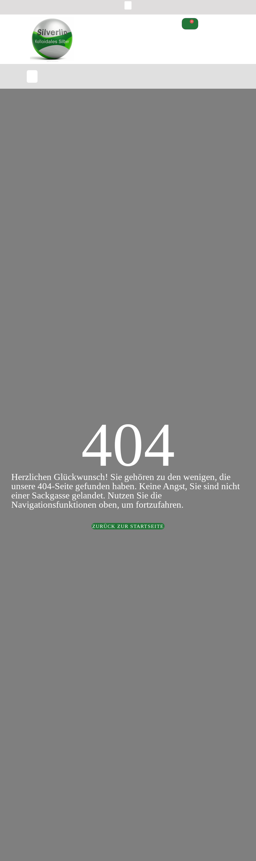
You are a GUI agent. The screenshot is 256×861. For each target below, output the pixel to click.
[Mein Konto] (186, 77)
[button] (128, 5)
